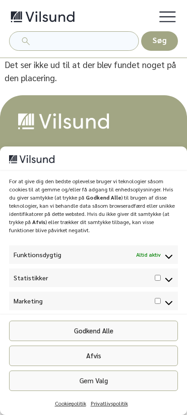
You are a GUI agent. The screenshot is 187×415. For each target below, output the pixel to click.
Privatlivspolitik (109, 403)
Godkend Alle (93, 330)
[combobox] (74, 41)
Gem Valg (93, 380)
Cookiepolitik (70, 403)
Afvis (93, 355)
